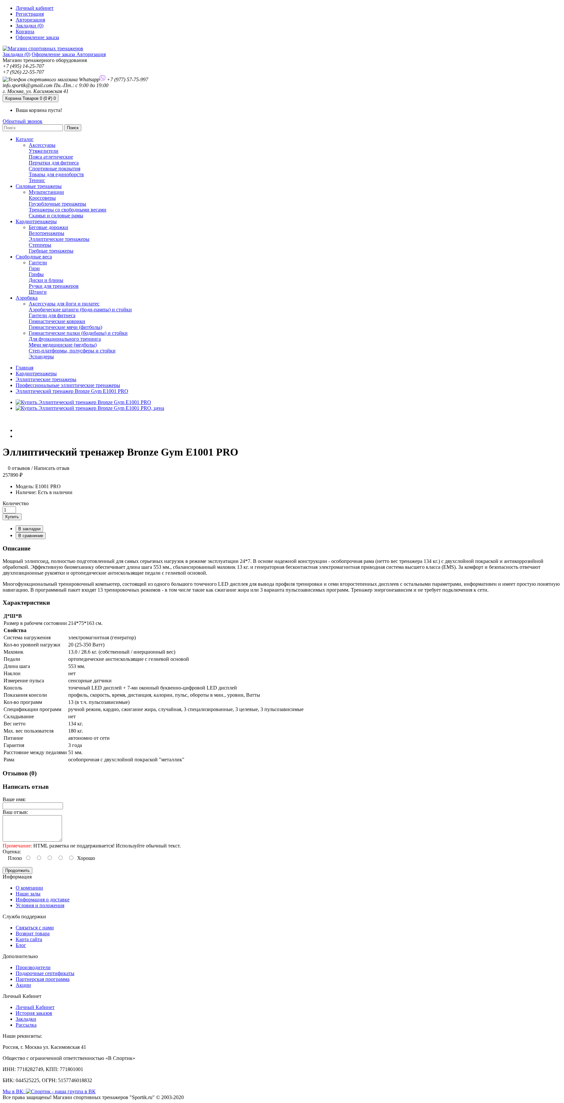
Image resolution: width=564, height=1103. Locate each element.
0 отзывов (19, 468)
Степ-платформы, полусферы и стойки (72, 350)
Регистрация (30, 14)
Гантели (38, 262)
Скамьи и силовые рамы (56, 215)
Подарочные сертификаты (45, 973)
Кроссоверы (42, 198)
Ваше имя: (14, 799)
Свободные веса (34, 256)
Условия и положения (40, 905)
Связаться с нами (35, 927)
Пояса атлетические (51, 157)
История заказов (34, 1013)
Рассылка (26, 1025)
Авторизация (30, 20)
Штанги (38, 292)
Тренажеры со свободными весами (67, 209)
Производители (33, 967)
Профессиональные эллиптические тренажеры (68, 385)
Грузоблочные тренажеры (57, 204)
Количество (16, 503)
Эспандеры (41, 356)
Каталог (25, 139)
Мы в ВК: (14, 1091)
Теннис (37, 180)
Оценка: (12, 851)
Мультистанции (46, 192)
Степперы (40, 245)
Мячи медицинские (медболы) (63, 345)
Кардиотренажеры (36, 221)
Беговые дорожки (48, 227)
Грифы (36, 274)
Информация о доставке (43, 899)
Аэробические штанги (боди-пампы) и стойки (80, 309)
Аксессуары (42, 145)
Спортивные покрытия (54, 168)
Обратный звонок (22, 121)
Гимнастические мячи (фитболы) (65, 327)
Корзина (30, 98)
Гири (34, 268)
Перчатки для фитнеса (54, 162)
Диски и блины (46, 280)
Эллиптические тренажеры (59, 239)
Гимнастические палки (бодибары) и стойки (78, 333)
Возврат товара (33, 933)
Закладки (26, 1019)
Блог (21, 945)
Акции (23, 985)
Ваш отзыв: (15, 812)
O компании (29, 888)
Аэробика (27, 298)
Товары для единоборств (56, 174)
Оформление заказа (54, 54)
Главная (24, 367)
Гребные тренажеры (51, 251)
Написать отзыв (52, 468)
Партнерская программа (43, 979)
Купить (12, 516)
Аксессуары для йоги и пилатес (64, 303)
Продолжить (17, 870)
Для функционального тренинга (65, 339)
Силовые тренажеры (39, 186)
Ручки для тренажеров (54, 286)
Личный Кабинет (35, 1007)
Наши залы (28, 893)
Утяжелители (43, 151)
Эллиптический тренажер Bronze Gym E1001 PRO (72, 391)
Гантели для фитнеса (52, 315)
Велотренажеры (46, 233)
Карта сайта (29, 939)
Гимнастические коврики (57, 321)
